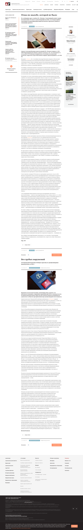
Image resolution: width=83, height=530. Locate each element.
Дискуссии (47, 4)
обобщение (51, 299)
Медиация (67, 9)
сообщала (28, 59)
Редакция (43, 1)
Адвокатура (8, 9)
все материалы (71, 104)
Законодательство (37, 9)
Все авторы (57, 1)
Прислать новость (56, 254)
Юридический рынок (59, 9)
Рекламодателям (50, 1)
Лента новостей (9, 15)
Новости (41, 4)
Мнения (51, 4)
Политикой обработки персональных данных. (21, 528)
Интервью (56, 4)
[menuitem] (8, 9)
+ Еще (73, 9)
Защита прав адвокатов (39, 26)
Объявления (68, 4)
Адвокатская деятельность (18, 9)
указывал (29, 137)
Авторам (33, 1)
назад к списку (27, 244)
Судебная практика (47, 9)
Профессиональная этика (45, 267)
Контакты (38, 1)
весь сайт (74, 4)
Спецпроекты (62, 4)
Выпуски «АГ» (27, 1)
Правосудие (29, 9)
